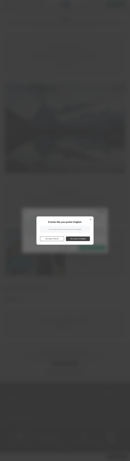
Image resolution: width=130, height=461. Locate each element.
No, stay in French (52, 239)
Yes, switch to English (78, 239)
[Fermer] (90, 219)
